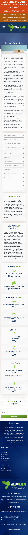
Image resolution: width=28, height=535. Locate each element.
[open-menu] (3, 27)
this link (6, 10)
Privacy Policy (17, 118)
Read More (14, 442)
